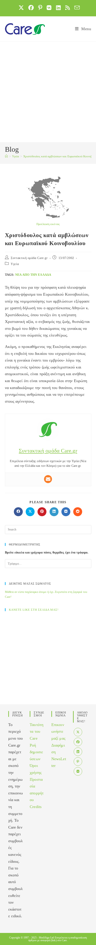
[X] (78, 732)
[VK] (78, 771)
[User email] (48, 479)
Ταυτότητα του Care (36, 731)
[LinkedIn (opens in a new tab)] (58, 7)
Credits (36, 806)
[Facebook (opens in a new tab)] (31, 7)
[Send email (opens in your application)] (76, 7)
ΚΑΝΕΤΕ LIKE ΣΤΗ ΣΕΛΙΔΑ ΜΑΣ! (33, 609)
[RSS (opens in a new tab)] (67, 7)
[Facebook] (78, 742)
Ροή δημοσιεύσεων (36, 752)
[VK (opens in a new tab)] (49, 7)
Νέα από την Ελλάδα (33, 274)
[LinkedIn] (78, 751)
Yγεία (15, 264)
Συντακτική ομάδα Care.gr (29, 258)
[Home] (6, 156)
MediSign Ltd (46, 937)
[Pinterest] (78, 761)
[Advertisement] (48, 92)
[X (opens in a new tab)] (21, 7)
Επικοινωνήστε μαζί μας (58, 731)
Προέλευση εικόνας (48, 224)
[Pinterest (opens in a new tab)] (40, 7)
